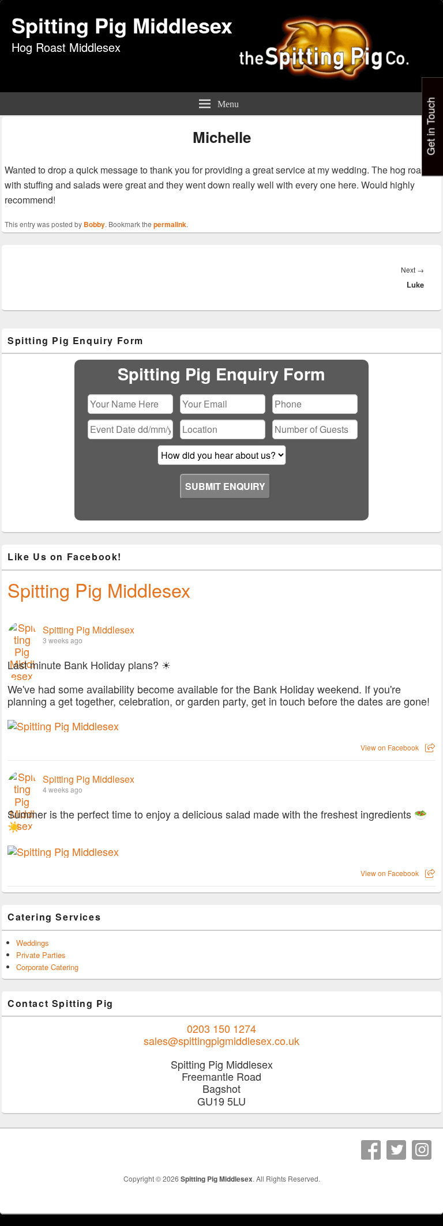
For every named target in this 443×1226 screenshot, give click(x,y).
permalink (169, 224)
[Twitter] (396, 1150)
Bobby (94, 224)
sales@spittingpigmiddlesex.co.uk (221, 1040)
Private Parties (41, 954)
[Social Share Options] (430, 747)
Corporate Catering (47, 966)
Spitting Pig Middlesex (122, 25)
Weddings (32, 942)
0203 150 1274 (221, 1028)
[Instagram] (421, 1150)
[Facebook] (371, 1150)
